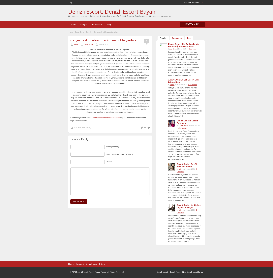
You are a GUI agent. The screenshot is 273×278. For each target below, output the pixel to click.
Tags (189, 38)
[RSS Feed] (70, 2)
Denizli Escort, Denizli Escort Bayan (111, 11)
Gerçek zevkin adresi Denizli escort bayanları (103, 40)
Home (73, 24)
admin (76, 45)
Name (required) (112, 147)
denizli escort (162, 272)
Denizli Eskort (97, 24)
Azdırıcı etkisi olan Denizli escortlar (105, 118)
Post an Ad (192, 24)
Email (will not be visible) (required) (119, 154)
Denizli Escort (79, 32)
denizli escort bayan (195, 272)
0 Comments (192, 49)
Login (201, 2)
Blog (109, 24)
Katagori (83, 24)
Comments (177, 38)
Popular (163, 38)
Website (109, 162)
